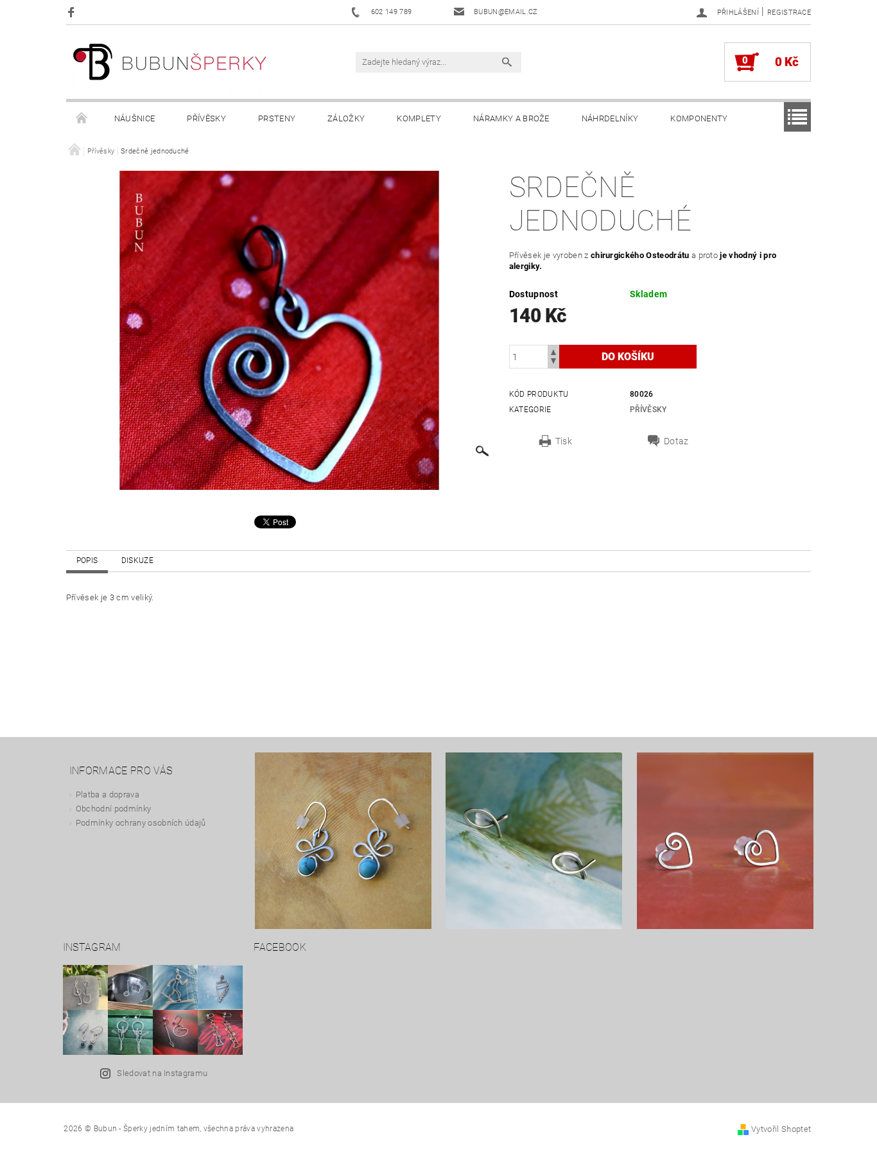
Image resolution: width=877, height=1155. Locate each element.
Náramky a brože (511, 118)
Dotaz (676, 441)
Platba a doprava (107, 794)
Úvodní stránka (82, 118)
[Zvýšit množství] (553, 351)
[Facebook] (73, 11)
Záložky (346, 118)
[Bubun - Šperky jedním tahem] (170, 68)
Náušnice (134, 118)
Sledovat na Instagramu (162, 1073)
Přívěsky (206, 118)
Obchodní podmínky (113, 808)
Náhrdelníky (610, 118)
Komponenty (698, 118)
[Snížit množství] (553, 362)
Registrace (789, 12)
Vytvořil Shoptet (781, 1129)
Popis (87, 560)
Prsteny (276, 118)
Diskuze (137, 560)
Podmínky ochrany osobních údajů (141, 823)
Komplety (419, 118)
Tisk (563, 441)
